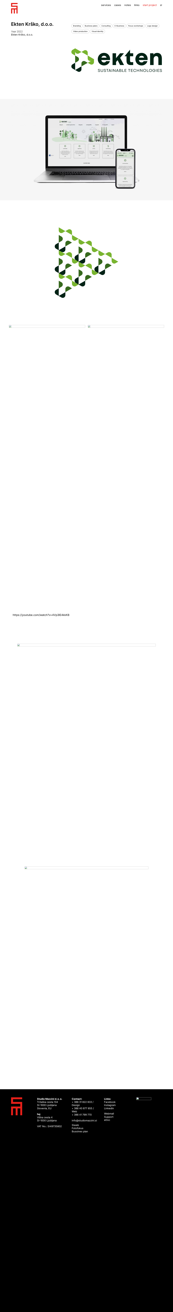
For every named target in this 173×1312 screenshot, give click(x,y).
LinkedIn (109, 1108)
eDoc (107, 1120)
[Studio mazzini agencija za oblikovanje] (14, 8)
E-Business (119, 26)
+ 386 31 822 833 (82, 1102)
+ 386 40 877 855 (82, 1108)
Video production (80, 31)
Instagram (110, 1105)
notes (127, 5)
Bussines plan (80, 1131)
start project (150, 5)
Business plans (91, 26)
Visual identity (97, 31)
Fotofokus (77, 1128)
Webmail (109, 1113)
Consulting (106, 26)
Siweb (75, 1125)
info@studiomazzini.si (84, 1120)
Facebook (110, 1102)
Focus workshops (135, 26)
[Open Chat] (166, 1305)
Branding (77, 26)
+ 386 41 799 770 (82, 1114)
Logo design (152, 26)
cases (117, 5)
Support (108, 1116)
